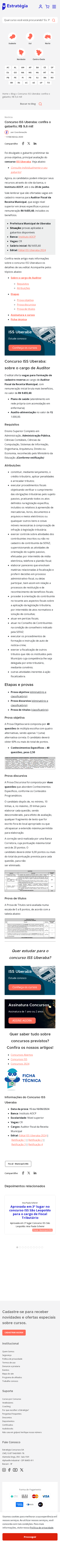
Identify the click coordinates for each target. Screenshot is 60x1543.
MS (37, 73)
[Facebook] (9, 1470)
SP (41, 83)
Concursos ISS (19, 1059)
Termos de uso (9, 1362)
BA (37, 67)
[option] (30, 1214)
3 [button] (23, 1247)
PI (23, 78)
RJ (37, 78)
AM (22, 67)
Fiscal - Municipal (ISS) (18, 1163)
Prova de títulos (26, 309)
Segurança (6, 1355)
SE (33, 83)
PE (15, 78)
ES (8, 73)
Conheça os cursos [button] (24, 348)
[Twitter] (21, 1470)
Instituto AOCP (27, 236)
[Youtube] (15, 1470)
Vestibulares (7, 1402)
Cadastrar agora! (14, 1332)
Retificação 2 (35, 1140)
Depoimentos (8, 1421)
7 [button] (34, 1247)
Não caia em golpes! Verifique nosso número (22, 1432)
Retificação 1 (18, 1140)
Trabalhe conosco (10, 1381)
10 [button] (42, 1247)
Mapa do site (8, 1373)
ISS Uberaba (23, 161)
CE (45, 67)
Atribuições (23, 288)
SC (26, 83)
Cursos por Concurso (11, 1399)
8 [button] (37, 1247)
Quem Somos (8, 1351)
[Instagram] (4, 1470)
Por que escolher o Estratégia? (15, 1410)
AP (30, 67)
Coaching (6, 1406)
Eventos (5, 1370)
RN (45, 78)
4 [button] (26, 1247)
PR (30, 78)
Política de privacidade (12, 1359)
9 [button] (40, 1247)
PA (52, 73)
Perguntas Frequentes (11, 1414)
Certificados (7, 1425)
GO (15, 73)
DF (52, 67)
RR (11, 83)
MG (30, 73)
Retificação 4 (35, 1144)
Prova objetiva (25, 300)
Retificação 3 (18, 1144)
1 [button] (17, 1247)
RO (52, 78)
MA (22, 73)
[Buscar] (53, 20)
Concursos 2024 (20, 1063)
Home (5, 93)
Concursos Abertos (22, 1055)
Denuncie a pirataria (11, 1366)
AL (15, 67)
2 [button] (20, 1247)
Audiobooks (7, 1428)
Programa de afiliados (12, 1377)
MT (44, 73)
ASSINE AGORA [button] (22, 1020)
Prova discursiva (26, 304)
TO (48, 83)
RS (19, 83)
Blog (13, 93)
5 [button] (28, 1247)
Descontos (7, 1417)
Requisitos (23, 283)
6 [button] (31, 1247)
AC (8, 67)
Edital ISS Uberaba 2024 (32, 250)
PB (8, 78)
